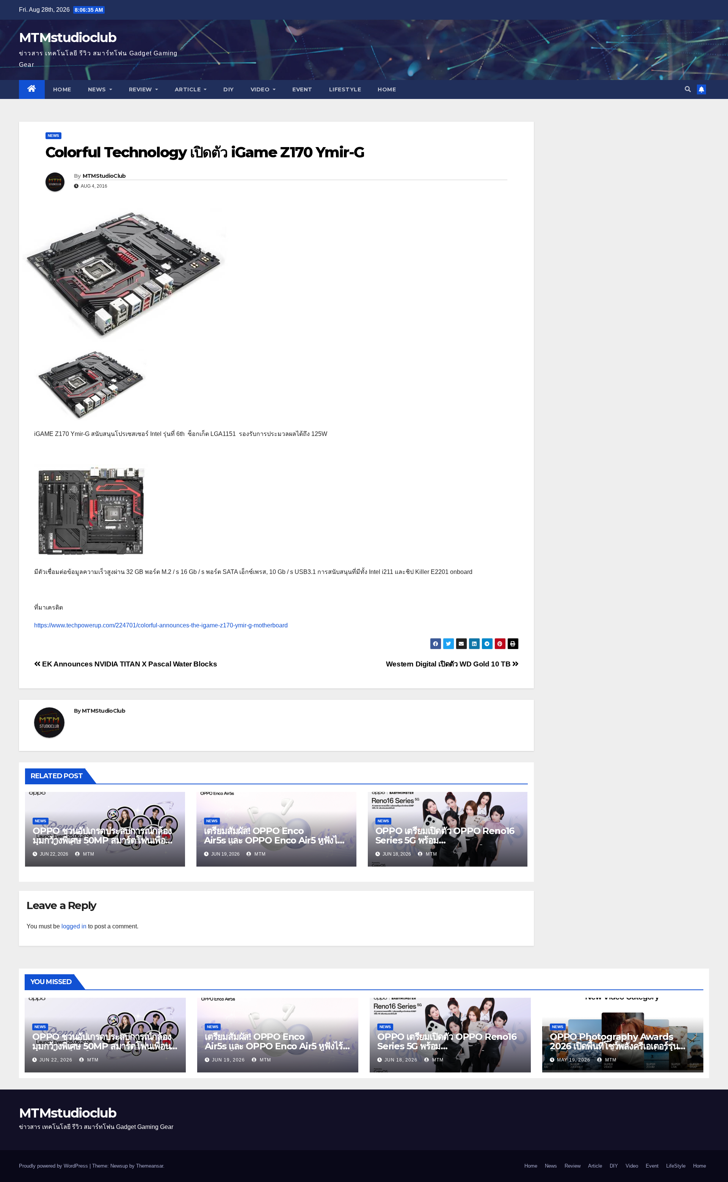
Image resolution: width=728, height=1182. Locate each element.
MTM (88, 854)
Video (261, 89)
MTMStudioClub (104, 175)
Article (188, 89)
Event (302, 89)
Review (141, 89)
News (98, 89)
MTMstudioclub (67, 37)
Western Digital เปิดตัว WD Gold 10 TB (449, 664)
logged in (73, 926)
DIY (228, 89)
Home (62, 89)
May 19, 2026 (573, 1060)
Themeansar (149, 1166)
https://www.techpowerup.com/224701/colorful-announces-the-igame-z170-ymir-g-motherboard (161, 625)
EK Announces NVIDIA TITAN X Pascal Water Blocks (129, 664)
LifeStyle (345, 89)
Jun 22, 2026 (55, 1060)
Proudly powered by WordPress (54, 1166)
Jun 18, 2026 (400, 1060)
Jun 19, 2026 (228, 1060)
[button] (688, 89)
